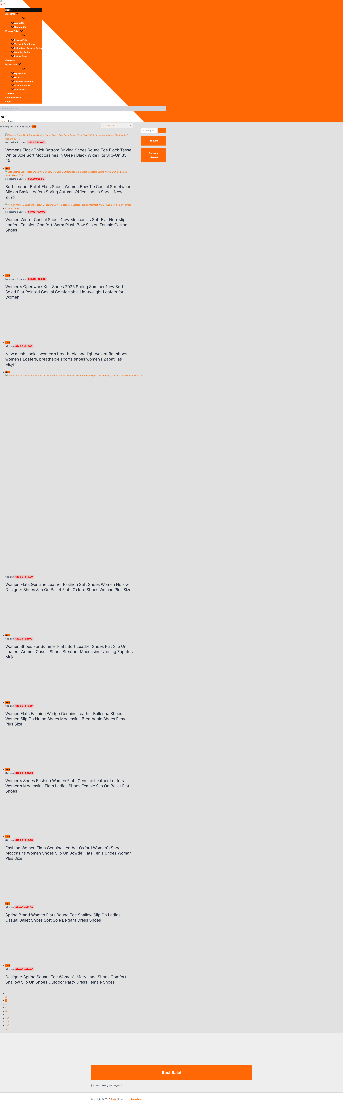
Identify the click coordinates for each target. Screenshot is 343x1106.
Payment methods (23, 81)
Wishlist (9, 93)
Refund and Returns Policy (28, 48)
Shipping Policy (22, 52)
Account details (22, 85)
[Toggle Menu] (23, 18)
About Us (10, 13)
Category (10, 60)
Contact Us (20, 27)
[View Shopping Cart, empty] (3, 116)
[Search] (162, 130)
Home (8, 9)
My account (11, 64)
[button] (17, 14)
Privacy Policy (12, 31)
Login (8, 101)
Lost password (13, 97)
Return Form (20, 56)
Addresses (20, 89)
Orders (18, 77)
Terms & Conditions (24, 44)
